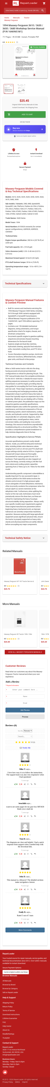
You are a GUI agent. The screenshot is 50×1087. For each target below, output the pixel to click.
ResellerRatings (8, 1034)
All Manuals (7, 981)
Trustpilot (6, 1038)
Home (6, 18)
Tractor (26, 18)
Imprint (25, 1082)
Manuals (16, 18)
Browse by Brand (9, 985)
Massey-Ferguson (11, 20)
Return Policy (7, 1007)
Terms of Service (9, 1010)
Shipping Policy (8, 1003)
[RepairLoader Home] (25, 3)
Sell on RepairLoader (10, 992)
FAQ (4, 1022)
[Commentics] (25, 811)
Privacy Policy (8, 1082)
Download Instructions (11, 1014)
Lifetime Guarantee (10, 1018)
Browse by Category (10, 989)
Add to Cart (20, 114)
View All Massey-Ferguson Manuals (25, 652)
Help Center (7, 1026)
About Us (6, 1030)
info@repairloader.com (11, 1055)
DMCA (17, 1082)
